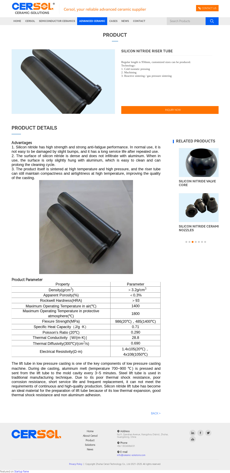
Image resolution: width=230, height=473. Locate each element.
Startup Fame (21, 471)
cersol (30, 21)
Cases (113, 21)
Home (90, 431)
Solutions (90, 444)
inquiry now (173, 109)
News (90, 449)
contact (139, 21)
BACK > (156, 413)
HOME (17, 21)
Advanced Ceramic (92, 21)
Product (90, 440)
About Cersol (90, 435)
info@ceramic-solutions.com (131, 455)
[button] (186, 242)
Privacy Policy (75, 464)
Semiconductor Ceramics (57, 21)
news (125, 21)
